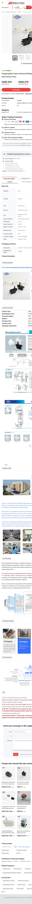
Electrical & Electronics (11, 12)
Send (15, 754)
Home (3, 12)
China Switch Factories (9, 880)
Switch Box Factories (23, 880)
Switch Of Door (21, 884)
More (3, 891)
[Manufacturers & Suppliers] (16, 2)
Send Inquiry (16, 90)
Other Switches (17, 869)
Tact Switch (28, 869)
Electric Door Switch (8, 888)
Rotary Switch (5, 853)
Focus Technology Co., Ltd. (21, 897)
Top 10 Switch (20, 888)
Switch (19, 12)
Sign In (4, 171)
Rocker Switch (5, 850)
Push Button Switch (27, 12)
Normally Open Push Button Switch (12, 872)
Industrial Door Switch (8, 884)
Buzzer (18, 853)
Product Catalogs (24, 847)
